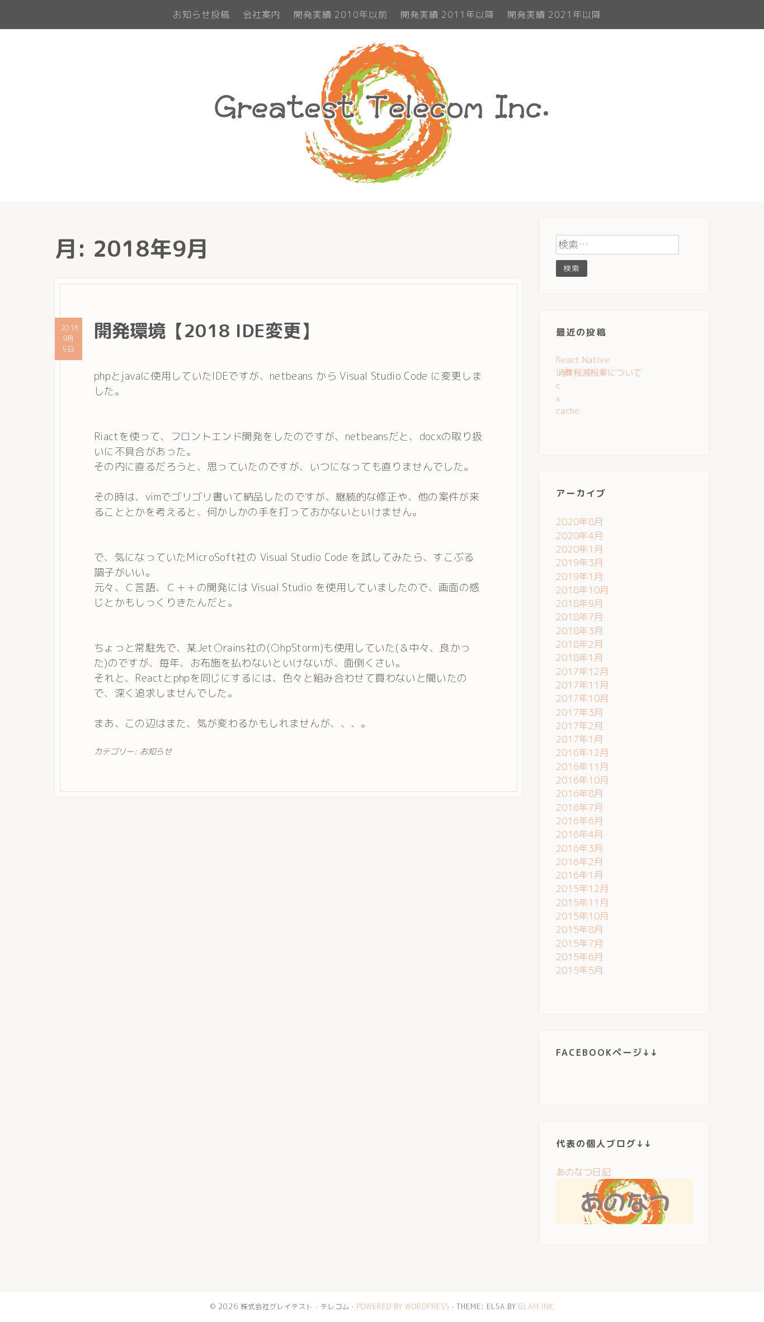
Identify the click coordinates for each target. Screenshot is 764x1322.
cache (568, 411)
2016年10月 (582, 780)
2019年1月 (579, 576)
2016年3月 (579, 848)
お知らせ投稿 (201, 14)
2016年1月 (579, 875)
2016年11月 (582, 767)
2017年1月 (579, 739)
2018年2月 (579, 644)
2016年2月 (579, 862)
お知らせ (156, 751)
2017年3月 (579, 712)
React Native (583, 360)
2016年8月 (579, 793)
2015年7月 (579, 943)
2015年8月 (579, 929)
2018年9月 (579, 603)
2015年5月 (579, 970)
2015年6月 (579, 957)
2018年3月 (579, 631)
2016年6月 (579, 821)
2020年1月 (579, 549)
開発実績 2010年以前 (341, 14)
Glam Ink (536, 1306)
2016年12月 (582, 753)
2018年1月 (579, 657)
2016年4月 (579, 834)
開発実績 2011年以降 (447, 14)
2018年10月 (582, 590)
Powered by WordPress (403, 1306)
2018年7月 (579, 617)
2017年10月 (582, 698)
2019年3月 (579, 562)
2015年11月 (582, 902)
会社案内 (262, 14)
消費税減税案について (599, 373)
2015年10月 (582, 916)
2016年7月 (579, 807)
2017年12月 (582, 671)
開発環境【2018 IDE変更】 (206, 330)
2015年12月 (582, 888)
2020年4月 (579, 536)
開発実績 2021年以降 (554, 14)
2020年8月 (579, 522)
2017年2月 (579, 726)
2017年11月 (582, 685)
